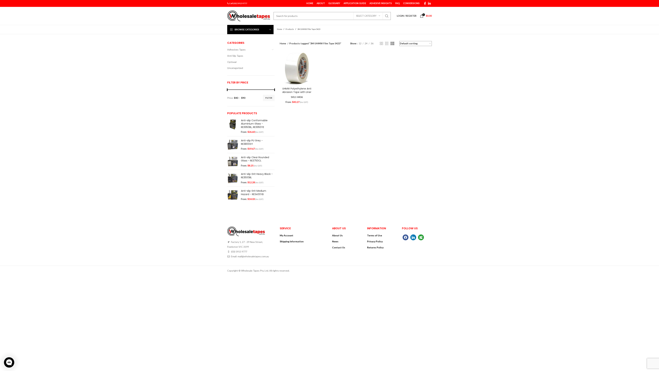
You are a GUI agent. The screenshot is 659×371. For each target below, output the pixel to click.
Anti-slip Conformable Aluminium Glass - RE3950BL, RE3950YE (254, 124)
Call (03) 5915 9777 (238, 3)
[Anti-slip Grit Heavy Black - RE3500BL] (232, 178)
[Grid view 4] (392, 43)
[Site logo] (248, 15)
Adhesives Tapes (236, 49)
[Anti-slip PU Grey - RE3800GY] (232, 144)
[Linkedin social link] (429, 3)
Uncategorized (235, 67)
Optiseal (231, 61)
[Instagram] (421, 237)
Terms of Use (374, 235)
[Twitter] (413, 237)
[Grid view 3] (386, 43)
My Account (286, 235)
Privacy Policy (375, 241)
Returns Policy (375, 247)
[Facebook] (405, 237)
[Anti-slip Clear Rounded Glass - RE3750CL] (232, 161)
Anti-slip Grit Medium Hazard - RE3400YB (253, 192)
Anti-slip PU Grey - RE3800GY (252, 142)
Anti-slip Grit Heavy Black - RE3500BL (257, 175)
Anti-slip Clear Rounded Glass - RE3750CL (255, 159)
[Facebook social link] (425, 3)
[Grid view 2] (381, 43)
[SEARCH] (387, 16)
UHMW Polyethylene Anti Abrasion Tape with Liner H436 (296, 92)
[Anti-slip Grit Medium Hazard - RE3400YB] (232, 195)
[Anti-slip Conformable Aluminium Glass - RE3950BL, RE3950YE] (232, 126)
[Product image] (297, 68)
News (335, 241)
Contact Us (338, 247)
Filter (268, 98)
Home (283, 43)
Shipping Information (292, 241)
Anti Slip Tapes (235, 55)
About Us (337, 235)
